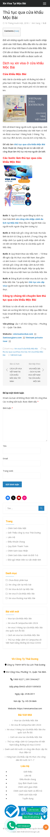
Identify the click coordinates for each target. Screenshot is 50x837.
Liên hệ (27, 775)
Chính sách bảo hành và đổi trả (27, 790)
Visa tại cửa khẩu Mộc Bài (20, 618)
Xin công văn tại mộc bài (20, 584)
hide (16, 31)
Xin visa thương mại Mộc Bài (22, 598)
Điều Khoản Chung (16, 541)
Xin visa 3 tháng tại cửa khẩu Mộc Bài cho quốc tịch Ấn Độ (26, 731)
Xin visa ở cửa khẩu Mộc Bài (26, 348)
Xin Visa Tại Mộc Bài (14, 3)
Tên (5, 446)
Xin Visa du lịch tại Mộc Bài (21, 589)
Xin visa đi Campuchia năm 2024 (23, 623)
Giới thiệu (27, 771)
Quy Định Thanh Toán (18, 546)
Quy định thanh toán (27, 783)
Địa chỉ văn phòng (31, 817)
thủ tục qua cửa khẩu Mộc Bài (29, 144)
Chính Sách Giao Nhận (18, 550)
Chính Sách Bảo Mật (17, 528)
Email (5, 458)
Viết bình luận (16, 355)
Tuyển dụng (27, 798)
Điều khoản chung (28, 779)
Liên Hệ (11, 537)
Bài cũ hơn (16, 372)
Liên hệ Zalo (34, 810)
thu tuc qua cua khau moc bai (15, 352)
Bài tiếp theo (34, 372)
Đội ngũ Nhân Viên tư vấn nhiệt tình (24, 559)
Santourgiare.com (12, 337)
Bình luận (8, 408)
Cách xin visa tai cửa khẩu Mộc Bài (24, 635)
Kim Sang (36, 23)
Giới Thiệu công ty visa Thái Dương (24, 532)
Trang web (8, 470)
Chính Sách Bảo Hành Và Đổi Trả (23, 555)
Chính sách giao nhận (28, 786)
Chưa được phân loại (18, 580)
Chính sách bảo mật (28, 794)
